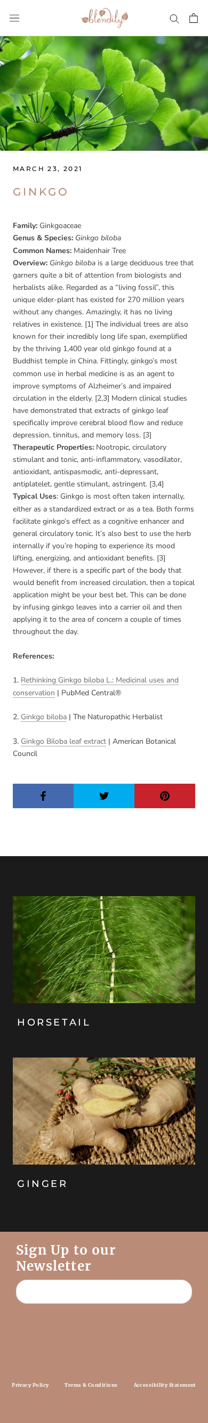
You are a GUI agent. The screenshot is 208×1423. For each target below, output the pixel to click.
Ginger (42, 1184)
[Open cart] (193, 18)
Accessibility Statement (165, 1385)
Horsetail (54, 1022)
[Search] (174, 18)
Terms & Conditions (91, 1385)
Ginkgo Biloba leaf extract (63, 741)
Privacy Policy (30, 1385)
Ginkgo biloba (44, 717)
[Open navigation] (14, 18)
